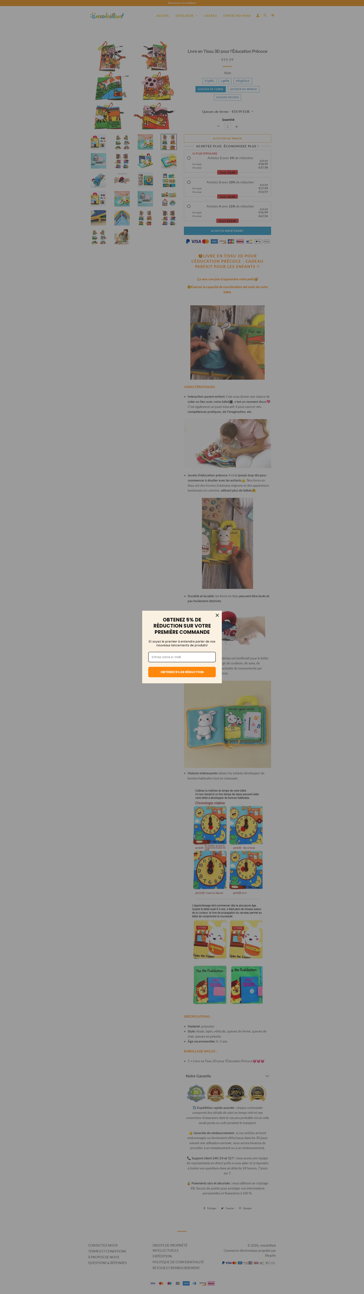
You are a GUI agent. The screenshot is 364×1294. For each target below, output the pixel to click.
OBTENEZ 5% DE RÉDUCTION (182, 672)
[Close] (217, 615)
